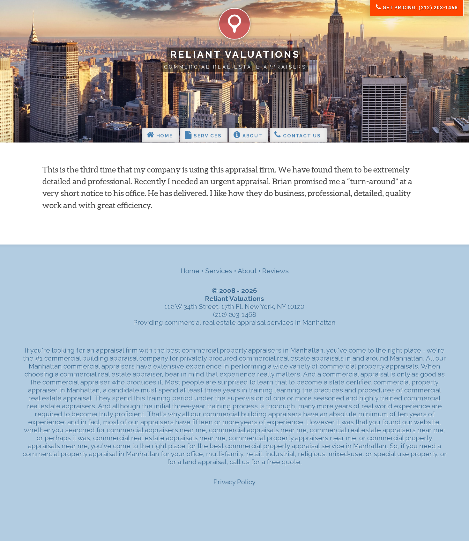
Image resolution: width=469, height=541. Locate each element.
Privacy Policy (234, 482)
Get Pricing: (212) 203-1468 (419, 8)
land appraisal (205, 462)
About (251, 136)
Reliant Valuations (235, 54)
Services (207, 136)
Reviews (275, 271)
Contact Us (301, 136)
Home (163, 136)
